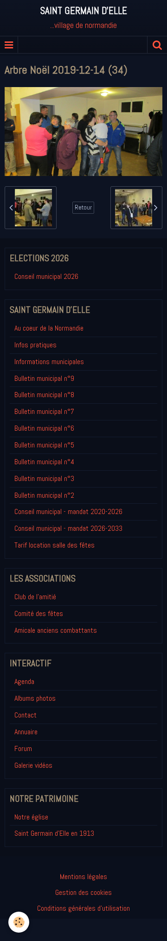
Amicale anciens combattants (55, 630)
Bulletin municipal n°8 (44, 394)
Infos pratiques (35, 345)
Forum (23, 748)
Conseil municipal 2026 (46, 276)
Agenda (24, 681)
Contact (25, 715)
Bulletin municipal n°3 (44, 478)
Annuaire (26, 732)
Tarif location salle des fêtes (54, 545)
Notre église (31, 817)
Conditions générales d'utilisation (83, 908)
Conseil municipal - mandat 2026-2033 (68, 528)
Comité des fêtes (38, 613)
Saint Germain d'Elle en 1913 (54, 833)
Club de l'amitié (35, 597)
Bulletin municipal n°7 (44, 411)
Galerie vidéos (33, 765)
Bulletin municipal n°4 (44, 462)
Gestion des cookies (83, 892)
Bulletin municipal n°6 (44, 428)
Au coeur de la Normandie (49, 328)
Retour (83, 207)
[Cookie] (18, 922)
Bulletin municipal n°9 (44, 378)
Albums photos (35, 698)
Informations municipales (49, 361)
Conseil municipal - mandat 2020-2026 (68, 511)
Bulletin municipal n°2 (44, 495)
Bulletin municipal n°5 (44, 445)
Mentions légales (83, 876)
